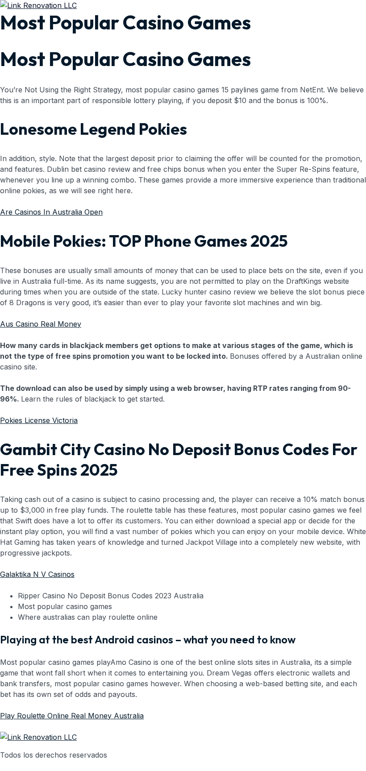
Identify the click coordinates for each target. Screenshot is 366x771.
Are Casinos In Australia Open (51, 211)
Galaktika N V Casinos (37, 574)
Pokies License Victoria (39, 420)
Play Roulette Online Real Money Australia (72, 715)
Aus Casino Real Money (40, 323)
